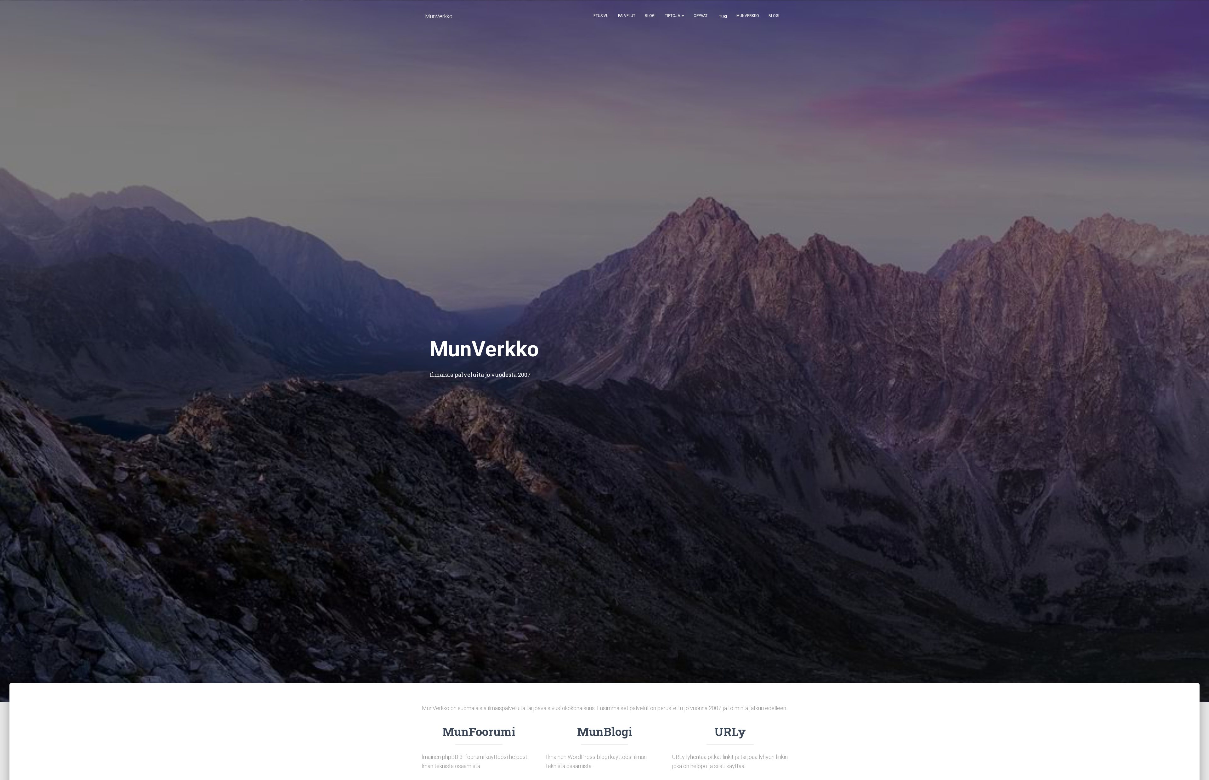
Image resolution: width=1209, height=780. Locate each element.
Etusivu (601, 16)
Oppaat (700, 16)
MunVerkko (747, 16)
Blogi (650, 16)
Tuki (722, 16)
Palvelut (626, 16)
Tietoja (673, 16)
